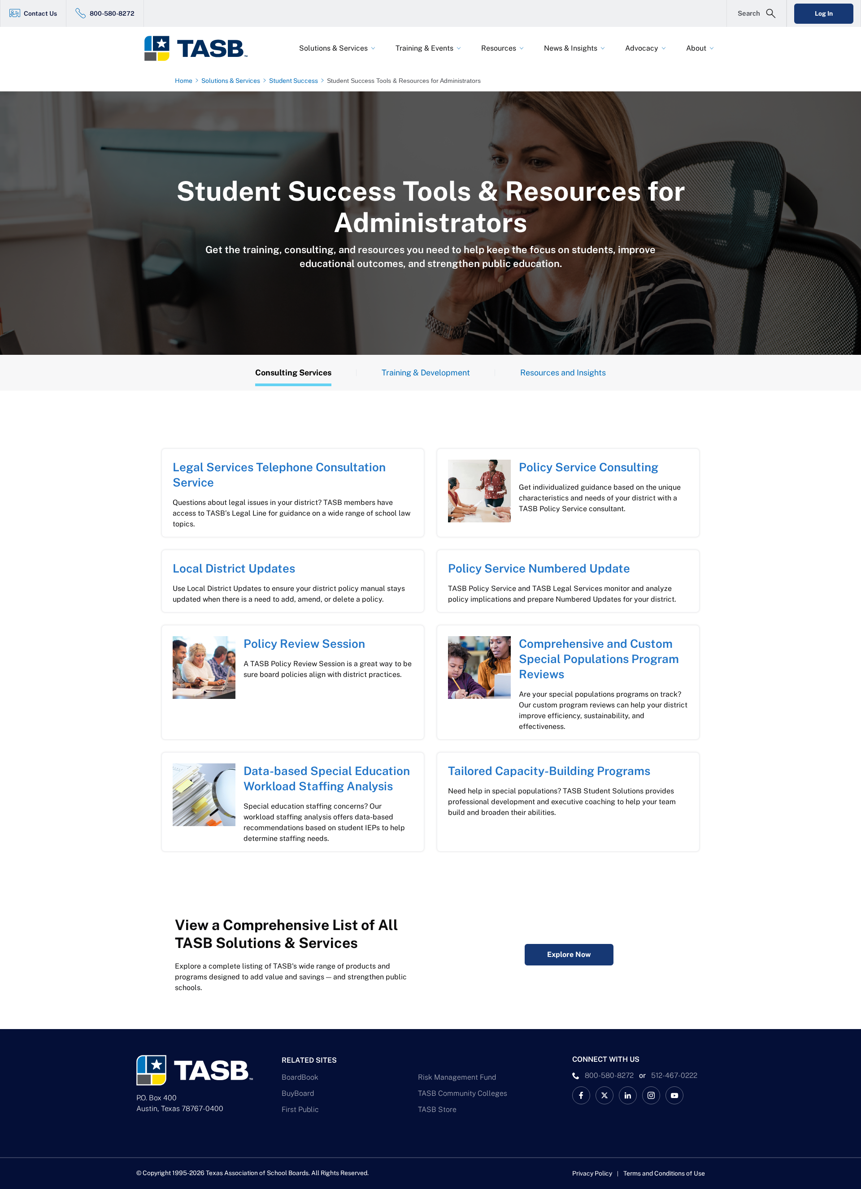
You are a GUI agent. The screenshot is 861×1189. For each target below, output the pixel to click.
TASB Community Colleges (462, 1093)
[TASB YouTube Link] (674, 1095)
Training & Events (424, 48)
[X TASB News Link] (604, 1095)
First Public (300, 1109)
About (696, 48)
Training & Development (426, 372)
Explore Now (569, 954)
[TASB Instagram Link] (651, 1095)
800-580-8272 (112, 13)
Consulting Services (293, 372)
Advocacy (641, 48)
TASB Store (437, 1109)
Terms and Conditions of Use (664, 1173)
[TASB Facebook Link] (581, 1095)
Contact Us (40, 13)
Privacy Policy (592, 1173)
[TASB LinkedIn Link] (628, 1095)
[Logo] (202, 48)
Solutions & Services (333, 48)
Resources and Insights (563, 372)
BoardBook (300, 1077)
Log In (824, 13)
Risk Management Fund (457, 1077)
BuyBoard (298, 1093)
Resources (498, 48)
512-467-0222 (674, 1075)
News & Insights (570, 48)
